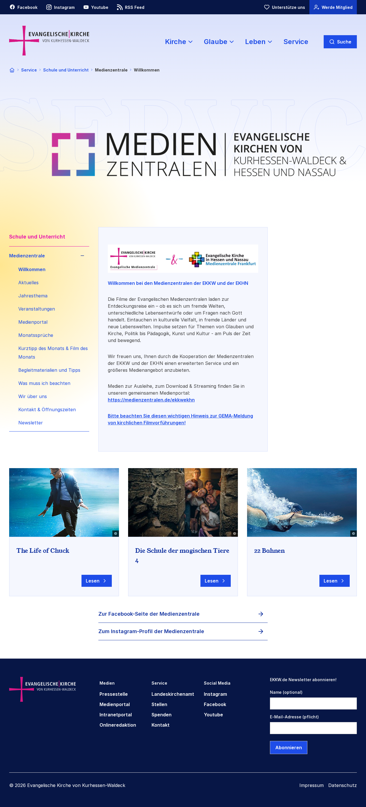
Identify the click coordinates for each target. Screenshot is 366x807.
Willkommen (31, 269)
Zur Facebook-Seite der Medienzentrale (149, 614)
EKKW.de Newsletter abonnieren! (303, 679)
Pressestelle (114, 694)
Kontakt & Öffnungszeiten (47, 409)
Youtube (213, 714)
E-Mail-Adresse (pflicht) (294, 716)
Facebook (215, 704)
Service (295, 41)
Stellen (159, 704)
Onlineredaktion (118, 725)
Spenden (162, 714)
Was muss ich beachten (44, 383)
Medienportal (32, 322)
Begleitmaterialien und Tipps (49, 370)
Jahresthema (32, 296)
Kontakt (161, 725)
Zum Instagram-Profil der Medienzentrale (151, 631)
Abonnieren (288, 747)
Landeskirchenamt (173, 694)
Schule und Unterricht (66, 69)
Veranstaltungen (36, 309)
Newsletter (30, 423)
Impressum (311, 785)
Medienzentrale (27, 256)
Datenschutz (342, 785)
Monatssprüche (35, 335)
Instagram (215, 694)
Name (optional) (286, 692)
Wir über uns (32, 396)
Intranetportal (116, 714)
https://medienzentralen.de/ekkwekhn (151, 400)
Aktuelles (28, 282)
